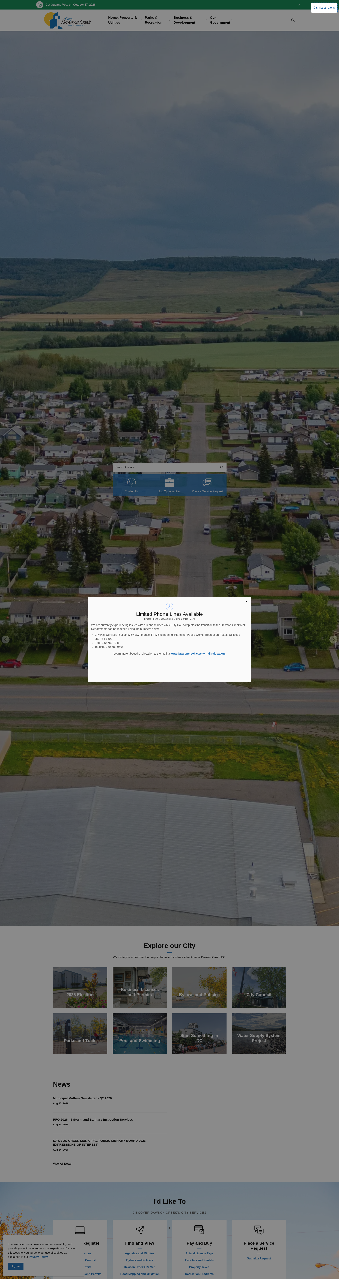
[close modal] (246, 601)
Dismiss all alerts (324, 7)
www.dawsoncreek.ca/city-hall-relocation (198, 653)
